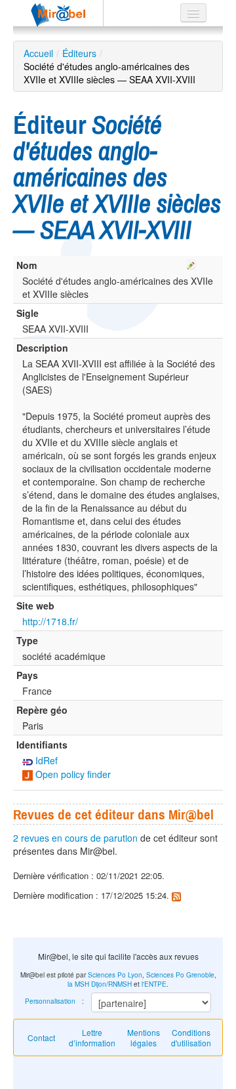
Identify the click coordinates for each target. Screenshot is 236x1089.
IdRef (45, 760)
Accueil (38, 53)
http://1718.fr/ (50, 621)
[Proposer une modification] (191, 262)
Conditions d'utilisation (191, 1037)
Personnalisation (50, 1001)
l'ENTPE (154, 984)
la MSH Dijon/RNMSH (100, 984)
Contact (41, 1037)
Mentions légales (143, 1037)
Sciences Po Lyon (115, 974)
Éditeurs (79, 53)
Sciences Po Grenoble (180, 974)
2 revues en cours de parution (75, 837)
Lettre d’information (92, 1037)
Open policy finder (72, 774)
